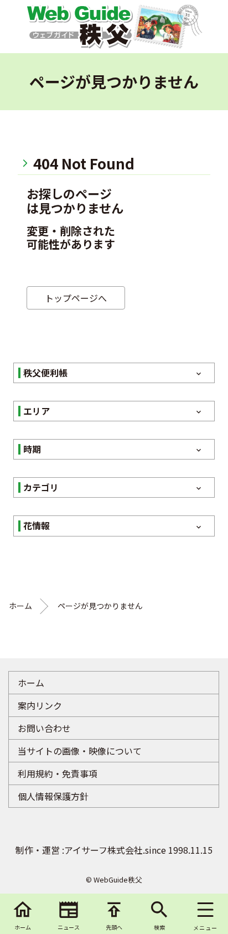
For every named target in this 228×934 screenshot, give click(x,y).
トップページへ (76, 298)
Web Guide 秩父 (79, 26)
